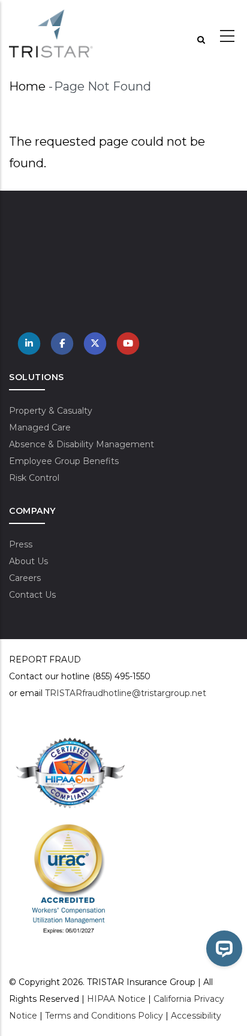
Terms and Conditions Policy (104, 1015)
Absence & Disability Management (81, 444)
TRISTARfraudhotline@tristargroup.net (125, 693)
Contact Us (32, 594)
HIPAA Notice (116, 998)
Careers (25, 578)
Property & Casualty (50, 410)
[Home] (51, 34)
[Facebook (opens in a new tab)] (62, 343)
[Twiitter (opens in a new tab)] (95, 343)
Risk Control (34, 477)
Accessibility (196, 1015)
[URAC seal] (68, 829)
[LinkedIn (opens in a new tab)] (29, 343)
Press (20, 544)
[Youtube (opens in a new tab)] (128, 343)
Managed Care (40, 427)
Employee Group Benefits (64, 461)
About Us (28, 561)
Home (27, 86)
